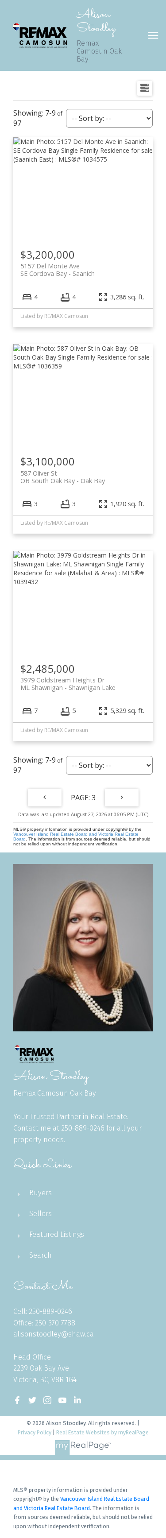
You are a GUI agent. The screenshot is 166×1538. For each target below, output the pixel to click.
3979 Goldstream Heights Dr (68, 684)
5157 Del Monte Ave (57, 270)
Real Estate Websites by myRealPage (102, 1432)
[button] (17, 1400)
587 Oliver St (62, 477)
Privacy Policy (34, 1432)
